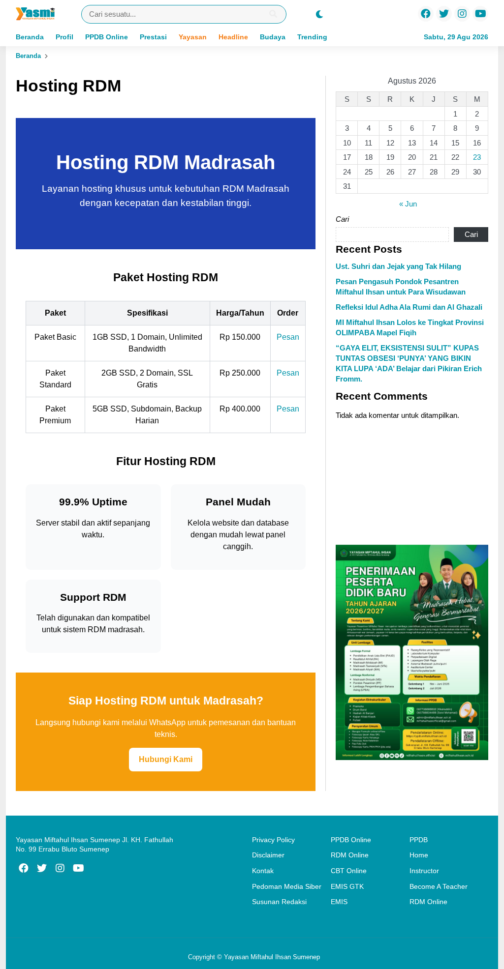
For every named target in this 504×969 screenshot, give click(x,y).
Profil (64, 37)
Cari (342, 219)
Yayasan (193, 37)
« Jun (408, 204)
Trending (312, 37)
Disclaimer (268, 855)
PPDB (419, 840)
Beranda (30, 37)
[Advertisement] (412, 483)
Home (419, 855)
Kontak (263, 871)
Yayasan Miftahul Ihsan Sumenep (272, 957)
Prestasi (153, 37)
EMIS (339, 902)
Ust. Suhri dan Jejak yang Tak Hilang (398, 266)
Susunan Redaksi (279, 902)
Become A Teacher (439, 886)
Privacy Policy (273, 840)
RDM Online (350, 855)
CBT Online (349, 871)
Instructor (424, 871)
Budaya (272, 37)
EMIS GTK (347, 886)
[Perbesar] (475, 557)
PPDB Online (106, 37)
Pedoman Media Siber (286, 886)
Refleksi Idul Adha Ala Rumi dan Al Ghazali (409, 307)
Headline (233, 37)
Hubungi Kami (165, 759)
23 (477, 157)
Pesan (288, 337)
